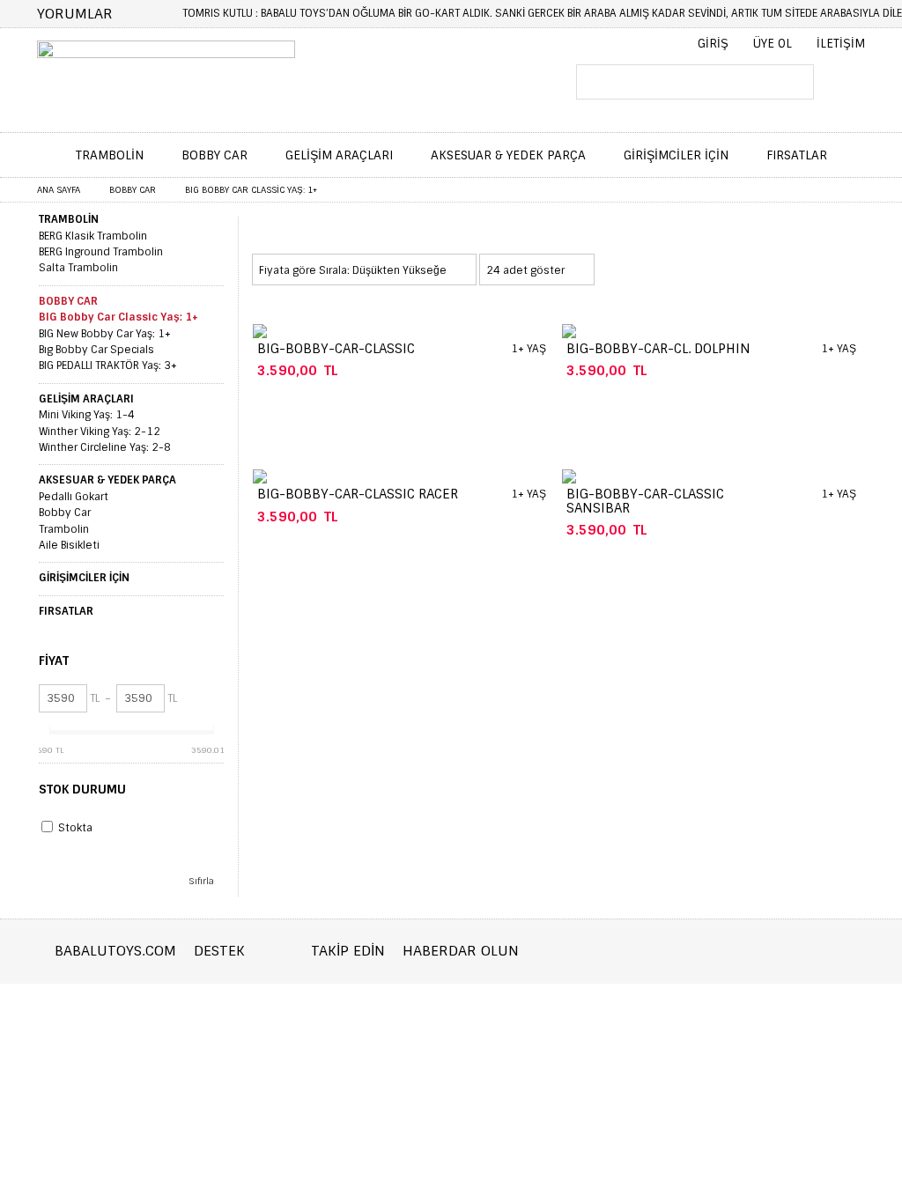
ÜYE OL (772, 43)
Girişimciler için (676, 155)
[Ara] (786, 84)
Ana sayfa (58, 190)
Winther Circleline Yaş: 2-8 (105, 447)
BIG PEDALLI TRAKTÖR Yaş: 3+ (108, 365)
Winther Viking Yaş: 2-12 (99, 431)
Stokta (75, 828)
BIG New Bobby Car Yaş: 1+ (105, 334)
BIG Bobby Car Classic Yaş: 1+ (118, 317)
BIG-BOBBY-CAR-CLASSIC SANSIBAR (645, 500)
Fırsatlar (796, 155)
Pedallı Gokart (73, 497)
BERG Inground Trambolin (101, 252)
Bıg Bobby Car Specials (96, 350)
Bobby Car (214, 155)
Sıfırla (201, 881)
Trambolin (110, 155)
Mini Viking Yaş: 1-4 (87, 415)
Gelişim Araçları (339, 155)
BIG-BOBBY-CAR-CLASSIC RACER (357, 494)
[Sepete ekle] (801, 373)
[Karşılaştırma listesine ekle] (429, 373)
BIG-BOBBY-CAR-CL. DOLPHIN (658, 349)
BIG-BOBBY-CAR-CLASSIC (336, 349)
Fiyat (54, 660)
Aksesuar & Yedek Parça (508, 155)
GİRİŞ (713, 43)
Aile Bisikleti (69, 545)
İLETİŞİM (841, 43)
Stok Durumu (82, 789)
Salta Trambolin (78, 268)
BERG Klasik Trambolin (93, 236)
